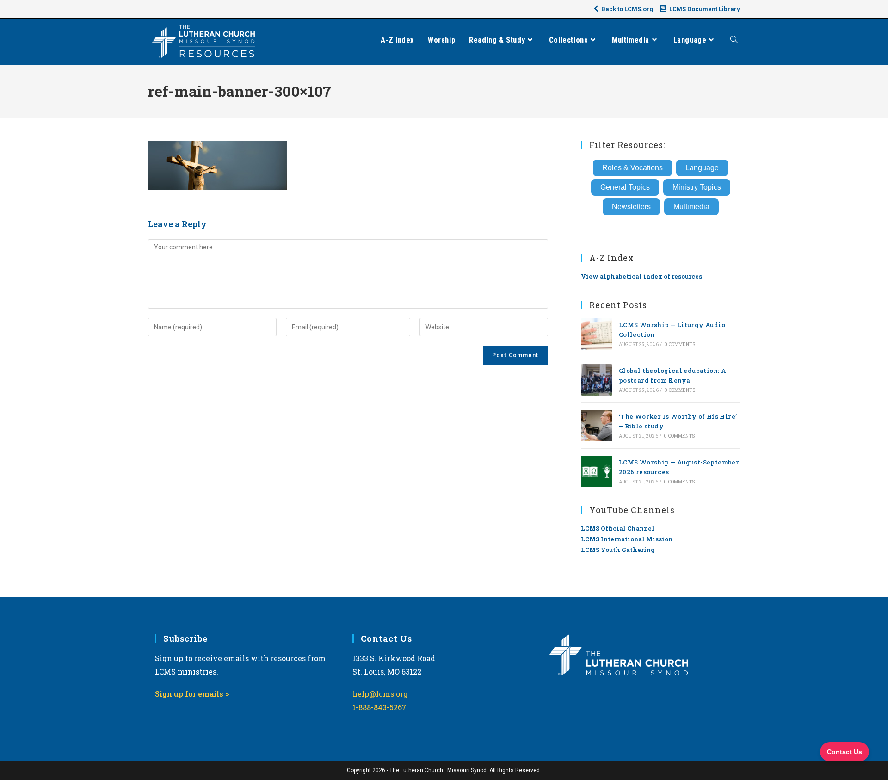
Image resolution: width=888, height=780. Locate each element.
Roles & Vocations (632, 168)
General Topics (625, 187)
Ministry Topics (696, 187)
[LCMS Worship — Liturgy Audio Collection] (596, 334)
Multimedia (691, 206)
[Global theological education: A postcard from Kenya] (596, 380)
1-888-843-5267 (379, 707)
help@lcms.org (380, 694)
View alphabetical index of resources (641, 276)
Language (702, 168)
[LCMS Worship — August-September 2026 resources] (596, 471)
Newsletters (631, 206)
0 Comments (679, 344)
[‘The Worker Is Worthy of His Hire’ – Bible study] (596, 425)
